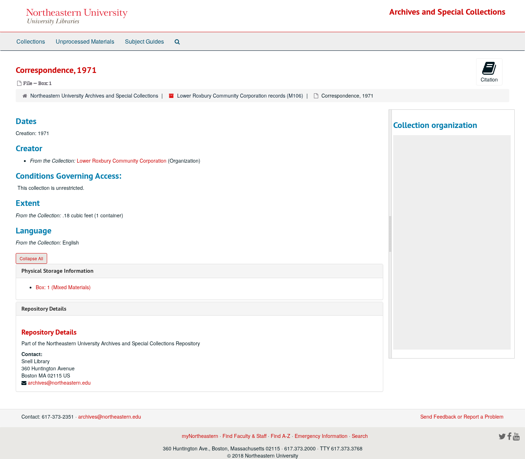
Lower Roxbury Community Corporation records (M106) (240, 95)
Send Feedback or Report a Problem (462, 416)
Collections (30, 41)
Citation (489, 79)
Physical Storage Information (57, 271)
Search (360, 435)
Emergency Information (321, 435)
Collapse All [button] (31, 258)
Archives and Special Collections (447, 11)
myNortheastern (200, 435)
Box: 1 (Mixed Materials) (63, 287)
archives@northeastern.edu (59, 382)
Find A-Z (280, 435)
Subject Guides (144, 41)
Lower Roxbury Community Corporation (121, 160)
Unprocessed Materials (85, 41)
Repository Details (43, 308)
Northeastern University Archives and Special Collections (94, 95)
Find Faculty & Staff (244, 435)
